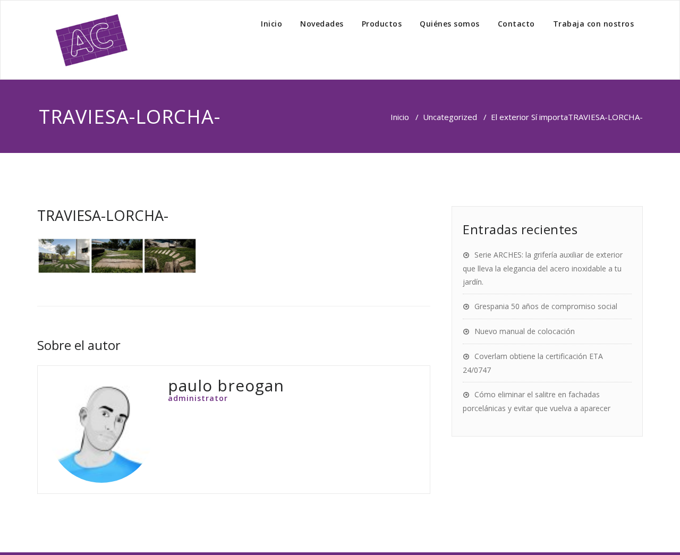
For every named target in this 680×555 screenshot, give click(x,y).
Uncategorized (450, 117)
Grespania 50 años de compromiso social (545, 306)
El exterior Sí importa (529, 117)
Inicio (271, 24)
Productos (382, 24)
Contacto (516, 24)
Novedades (322, 24)
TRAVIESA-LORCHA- (102, 215)
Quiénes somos (450, 24)
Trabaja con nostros (593, 24)
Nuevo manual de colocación (524, 331)
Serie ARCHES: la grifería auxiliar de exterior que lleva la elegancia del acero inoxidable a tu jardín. (543, 268)
